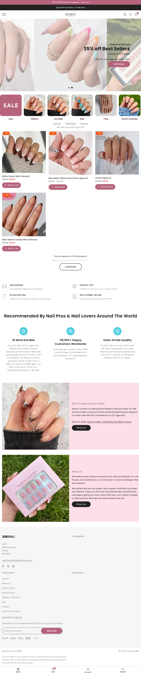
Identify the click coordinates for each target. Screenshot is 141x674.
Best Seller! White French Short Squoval (68, 178)
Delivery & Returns (11, 597)
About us (6, 583)
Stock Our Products (11, 611)
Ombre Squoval (103, 178)
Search (5, 578)
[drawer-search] (125, 14)
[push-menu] (4, 14)
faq (3, 602)
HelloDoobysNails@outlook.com (17, 560)
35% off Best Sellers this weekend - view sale (70, 2)
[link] (70, 55)
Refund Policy (8, 592)
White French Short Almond (15, 176)
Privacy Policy (8, 588)
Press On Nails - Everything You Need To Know (109, 421)
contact (6, 606)
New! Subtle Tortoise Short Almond (19, 239)
